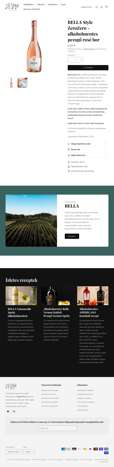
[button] (29, 4)
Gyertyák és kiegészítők (49, 406)
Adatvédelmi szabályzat (85, 390)
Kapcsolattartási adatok (101, 459)
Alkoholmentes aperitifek (50, 398)
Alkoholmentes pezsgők (49, 390)
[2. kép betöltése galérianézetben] (23, 83)
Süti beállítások (82, 406)
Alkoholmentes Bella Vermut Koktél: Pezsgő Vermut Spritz (57, 312)
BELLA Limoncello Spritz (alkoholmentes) (19, 312)
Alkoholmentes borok (48, 394)
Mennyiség (71, 55)
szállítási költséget (89, 49)
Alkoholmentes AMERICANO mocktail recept (89, 312)
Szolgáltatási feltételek (85, 394)
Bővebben (72, 236)
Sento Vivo (15, 459)
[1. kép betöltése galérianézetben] (11, 83)
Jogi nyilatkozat (82, 410)
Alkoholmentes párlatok (49, 402)
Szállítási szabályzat (84, 398)
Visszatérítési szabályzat (86, 402)
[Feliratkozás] (74, 428)
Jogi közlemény (104, 462)
